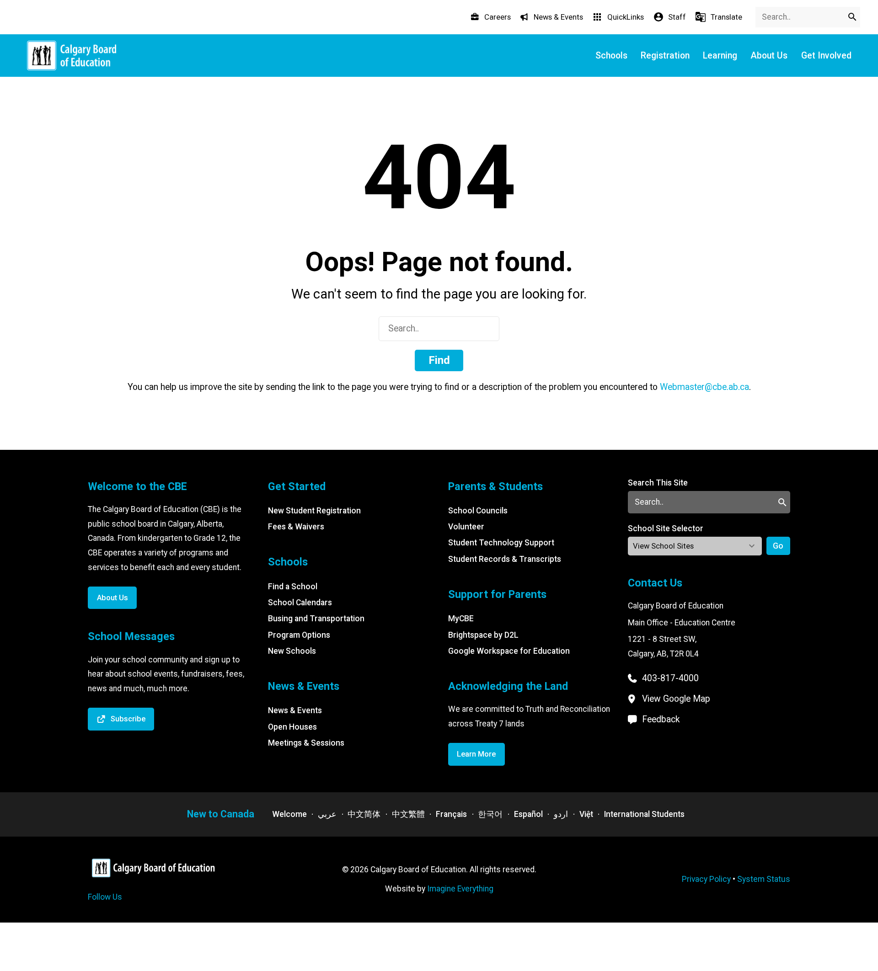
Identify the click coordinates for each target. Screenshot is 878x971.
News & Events (295, 710)
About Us (112, 597)
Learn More (476, 754)
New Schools (292, 651)
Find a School (292, 586)
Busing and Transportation (316, 618)
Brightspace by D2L (483, 635)
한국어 (490, 814)
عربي (327, 814)
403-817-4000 (670, 678)
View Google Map (676, 699)
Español (528, 814)
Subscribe (128, 719)
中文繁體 (408, 814)
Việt (586, 814)
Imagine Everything (460, 888)
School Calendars (300, 602)
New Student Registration (314, 510)
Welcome (289, 814)
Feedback (661, 719)
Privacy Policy (706, 879)
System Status (763, 879)
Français (451, 814)
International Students (644, 814)
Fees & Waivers (296, 526)
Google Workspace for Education (509, 651)
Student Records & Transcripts (504, 559)
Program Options (299, 635)
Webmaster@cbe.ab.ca (704, 387)
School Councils (478, 510)
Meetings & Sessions (306, 742)
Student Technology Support (501, 542)
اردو (561, 814)
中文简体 (364, 814)
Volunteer (466, 526)
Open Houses (292, 726)
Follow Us (105, 897)
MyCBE (461, 618)
